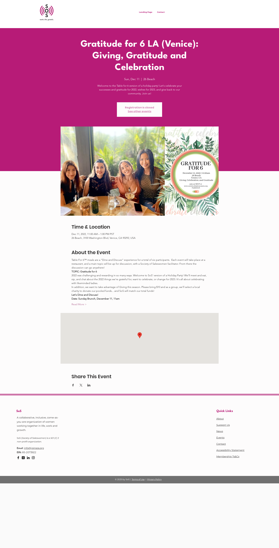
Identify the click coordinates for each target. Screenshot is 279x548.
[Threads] (23, 458)
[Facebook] (18, 458)
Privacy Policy (154, 479)
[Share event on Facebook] (73, 385)
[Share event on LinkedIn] (88, 385)
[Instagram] (33, 458)
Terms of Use (138, 479)
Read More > (79, 304)
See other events (139, 111)
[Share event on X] (81, 385)
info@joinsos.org (34, 448)
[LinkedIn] (28, 458)
